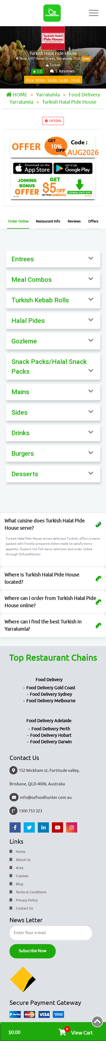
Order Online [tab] (18, 221)
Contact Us (24, 908)
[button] (53, 259)
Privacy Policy (26, 900)
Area (19, 868)
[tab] (53, 259)
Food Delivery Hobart (50, 735)
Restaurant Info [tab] (48, 221)
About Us (23, 859)
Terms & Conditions (30, 892)
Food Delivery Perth (51, 729)
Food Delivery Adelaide (48, 721)
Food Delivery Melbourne (51, 701)
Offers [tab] (93, 221)
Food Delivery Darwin (51, 742)
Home (20, 851)
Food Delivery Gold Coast (50, 688)
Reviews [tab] (74, 221)
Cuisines (22, 876)
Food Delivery (49, 679)
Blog (19, 884)
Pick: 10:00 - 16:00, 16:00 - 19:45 (53, 80)
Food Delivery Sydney (51, 694)
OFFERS (54, 121)
